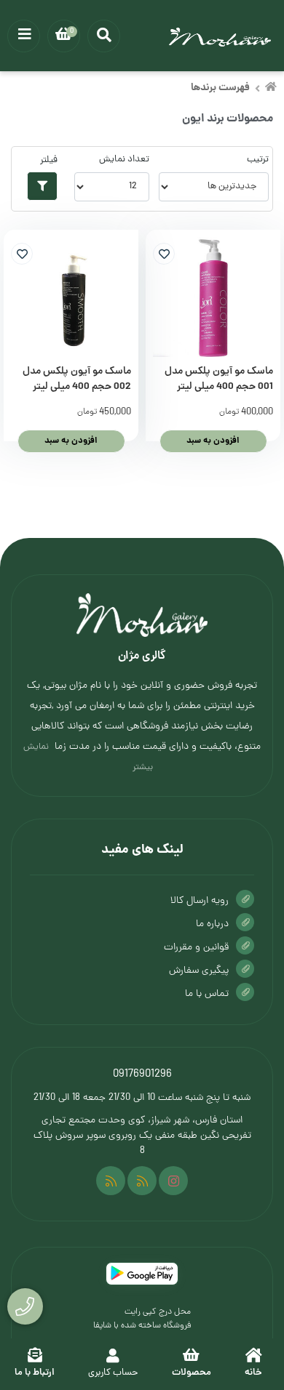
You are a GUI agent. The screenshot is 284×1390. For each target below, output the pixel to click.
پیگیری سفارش (199, 971)
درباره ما (212, 924)
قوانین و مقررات (196, 947)
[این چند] (110, 1180)
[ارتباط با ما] (25, 1306)
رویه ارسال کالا (199, 901)
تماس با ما (207, 994)
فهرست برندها (220, 88)
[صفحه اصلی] (271, 88)
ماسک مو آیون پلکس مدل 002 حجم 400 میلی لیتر (77, 379)
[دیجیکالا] (142, 1180)
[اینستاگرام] (173, 1180)
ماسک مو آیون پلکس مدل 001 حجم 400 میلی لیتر (219, 379)
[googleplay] (142, 1273)
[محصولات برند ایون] (142, 615)
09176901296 (142, 1074)
